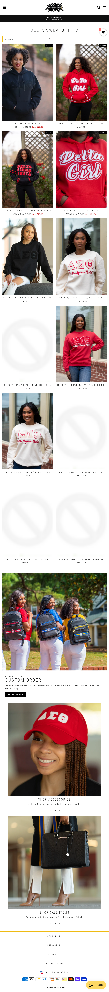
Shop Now (54, 810)
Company (53, 954)
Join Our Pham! (53, 963)
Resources (53, 945)
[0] (103, 32)
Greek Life (53, 936)
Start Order (15, 695)
